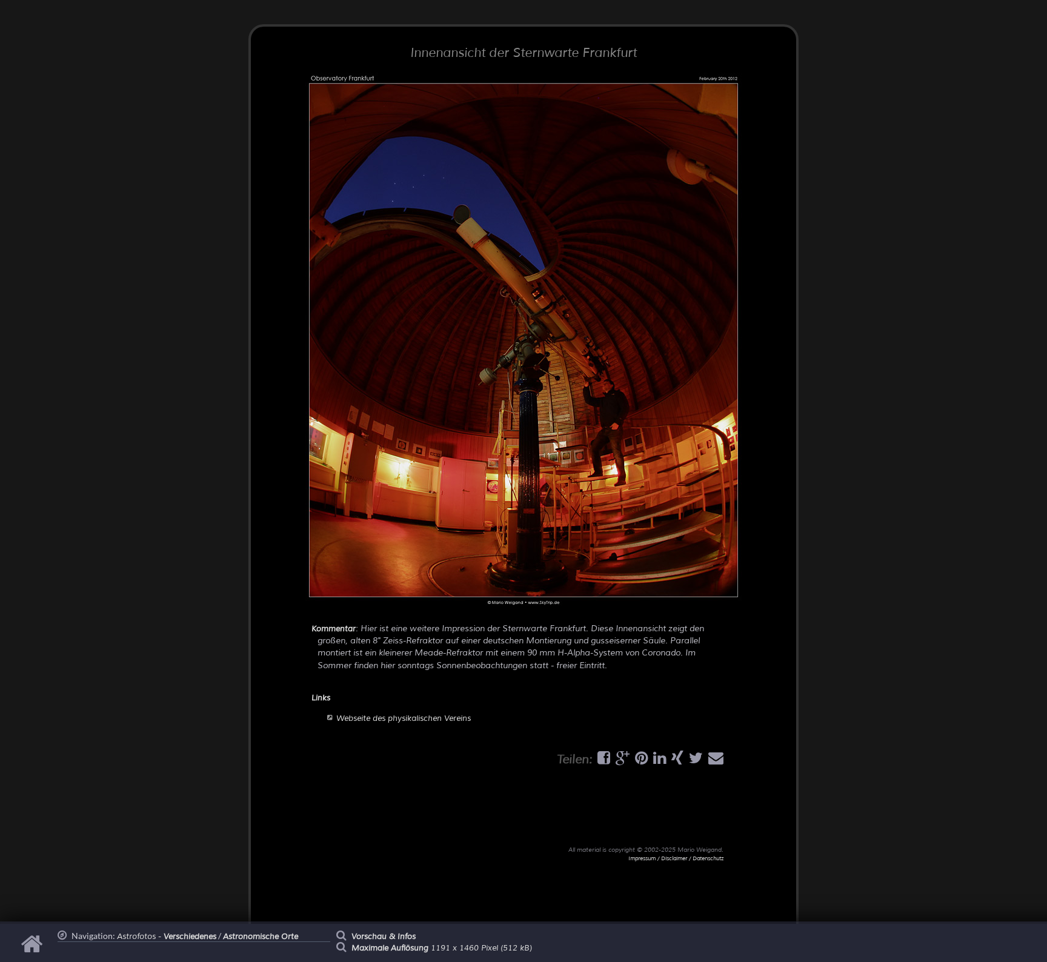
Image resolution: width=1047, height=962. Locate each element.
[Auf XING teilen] (675, 761)
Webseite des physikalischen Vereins (403, 718)
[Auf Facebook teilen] (602, 761)
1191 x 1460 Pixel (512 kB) (441, 948)
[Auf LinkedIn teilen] (658, 761)
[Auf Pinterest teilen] (640, 761)
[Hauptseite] (33, 950)
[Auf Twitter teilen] (694, 761)
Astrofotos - (166, 936)
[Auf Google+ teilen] (621, 761)
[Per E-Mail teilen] (714, 761)
